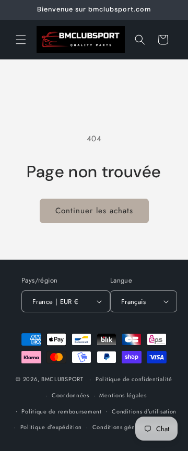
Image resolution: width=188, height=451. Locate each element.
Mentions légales (122, 395)
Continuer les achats (94, 210)
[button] (20, 39)
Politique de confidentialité (134, 379)
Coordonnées (70, 395)
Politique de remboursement (61, 411)
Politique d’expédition (51, 427)
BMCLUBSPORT (62, 379)
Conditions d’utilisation (144, 411)
